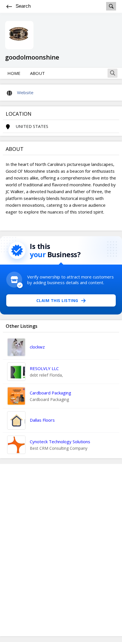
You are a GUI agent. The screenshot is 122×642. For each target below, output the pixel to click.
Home (13, 73)
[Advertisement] (61, 550)
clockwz (37, 347)
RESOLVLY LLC (44, 368)
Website (25, 92)
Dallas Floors (42, 420)
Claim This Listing (57, 300)
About (37, 73)
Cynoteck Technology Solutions (60, 441)
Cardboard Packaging (50, 393)
